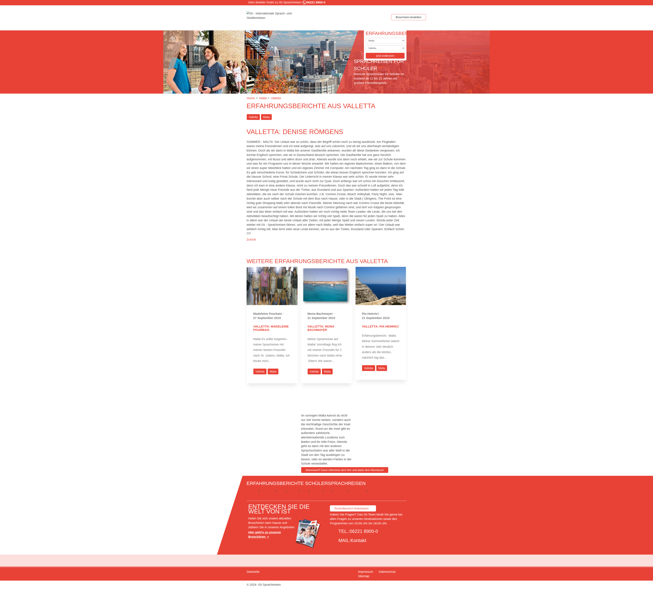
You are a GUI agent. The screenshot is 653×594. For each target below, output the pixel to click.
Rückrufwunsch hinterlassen (351, 508)
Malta (266, 117)
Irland (281, 490)
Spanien (316, 490)
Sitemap (363, 576)
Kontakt (358, 540)
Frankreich (267, 490)
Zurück (251, 239)
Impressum (365, 571)
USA (327, 490)
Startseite (253, 571)
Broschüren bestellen (408, 17)
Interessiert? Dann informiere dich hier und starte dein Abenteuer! (345, 470)
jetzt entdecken (385, 55)
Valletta (253, 117)
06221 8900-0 (364, 531)
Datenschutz (387, 571)
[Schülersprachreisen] (272, 15)
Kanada (293, 490)
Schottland (375, 490)
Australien (340, 490)
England (252, 490)
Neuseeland (357, 490)
